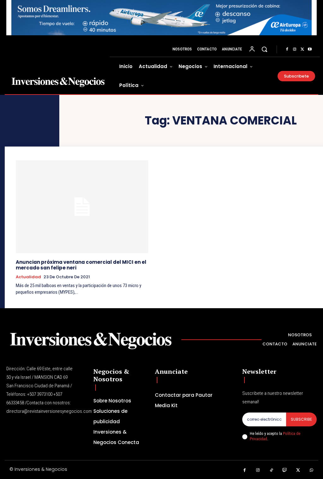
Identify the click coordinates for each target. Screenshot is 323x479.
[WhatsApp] (312, 470)
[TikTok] (271, 470)
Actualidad (28, 277)
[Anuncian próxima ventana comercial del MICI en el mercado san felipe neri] (82, 206)
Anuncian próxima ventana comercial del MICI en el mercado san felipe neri (81, 265)
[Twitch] (285, 470)
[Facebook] (287, 49)
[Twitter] (302, 49)
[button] (264, 49)
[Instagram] (294, 49)
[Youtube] (310, 49)
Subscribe (301, 419)
